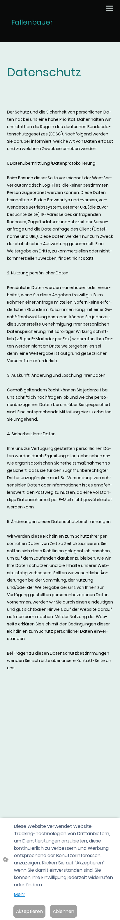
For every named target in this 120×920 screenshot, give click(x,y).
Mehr (19, 894)
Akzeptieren (29, 911)
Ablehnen (63, 911)
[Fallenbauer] (32, 34)
